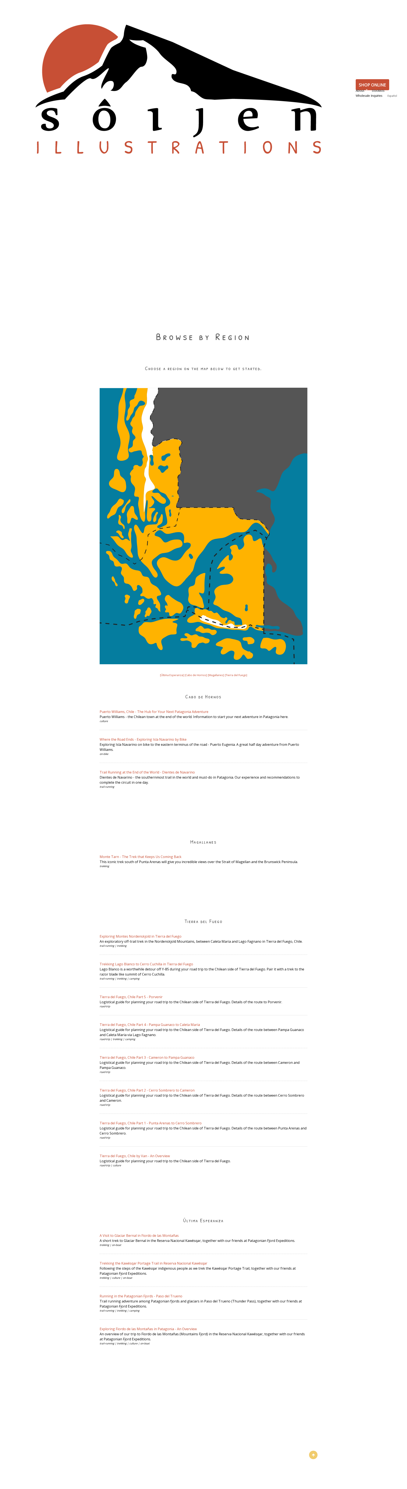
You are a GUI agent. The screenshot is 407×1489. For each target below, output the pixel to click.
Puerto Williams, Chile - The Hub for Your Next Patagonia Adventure (154, 711)
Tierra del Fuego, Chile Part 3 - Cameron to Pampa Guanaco (147, 1057)
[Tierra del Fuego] (236, 675)
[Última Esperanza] (172, 675)
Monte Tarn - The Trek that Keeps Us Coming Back (140, 856)
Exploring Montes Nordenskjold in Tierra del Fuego (140, 936)
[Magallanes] (216, 675)
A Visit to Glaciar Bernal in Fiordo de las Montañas (139, 1235)
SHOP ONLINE (372, 85)
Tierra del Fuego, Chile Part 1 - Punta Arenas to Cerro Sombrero (151, 1123)
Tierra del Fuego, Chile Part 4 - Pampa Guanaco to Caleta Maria (150, 1024)
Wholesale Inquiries (369, 96)
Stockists (378, 91)
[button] (313, 1455)
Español (392, 96)
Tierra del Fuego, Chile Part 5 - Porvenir (131, 997)
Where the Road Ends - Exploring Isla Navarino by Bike (143, 739)
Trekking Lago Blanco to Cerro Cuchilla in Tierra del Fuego (146, 964)
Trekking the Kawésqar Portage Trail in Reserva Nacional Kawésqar (153, 1263)
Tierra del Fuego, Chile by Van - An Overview (135, 1156)
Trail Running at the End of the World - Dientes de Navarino (147, 772)
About (360, 91)
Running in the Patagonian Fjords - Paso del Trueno (141, 1296)
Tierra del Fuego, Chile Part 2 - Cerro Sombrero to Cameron (147, 1090)
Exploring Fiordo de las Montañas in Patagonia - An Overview (148, 1329)
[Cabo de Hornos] (196, 675)
